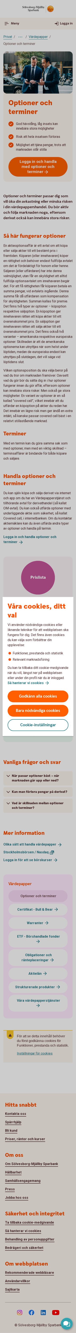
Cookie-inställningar (38, 725)
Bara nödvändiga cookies (38, 710)
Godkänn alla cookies (38, 696)
